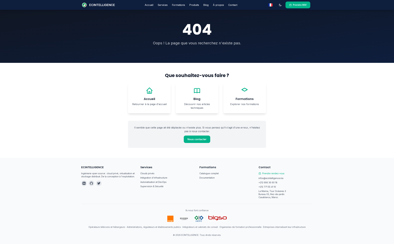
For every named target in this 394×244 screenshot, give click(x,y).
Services (163, 4)
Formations (178, 4)
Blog (206, 4)
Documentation (207, 177)
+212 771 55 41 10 (267, 186)
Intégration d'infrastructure (153, 177)
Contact (232, 4)
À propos (218, 4)
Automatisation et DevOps (153, 182)
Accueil (149, 4)
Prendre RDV (300, 5)
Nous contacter (197, 139)
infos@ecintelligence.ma (271, 178)
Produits (194, 4)
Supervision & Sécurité (151, 186)
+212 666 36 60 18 (268, 182)
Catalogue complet (209, 173)
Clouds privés (147, 173)
